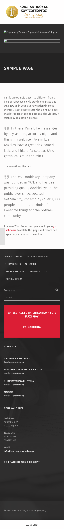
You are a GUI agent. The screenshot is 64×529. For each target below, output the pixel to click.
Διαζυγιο (8, 392)
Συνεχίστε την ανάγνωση (14, 362)
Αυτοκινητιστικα (39, 271)
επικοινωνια (32, 327)
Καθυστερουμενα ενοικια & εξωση (23, 369)
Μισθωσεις (30, 264)
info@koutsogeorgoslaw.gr (19, 451)
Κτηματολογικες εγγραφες (19, 380)
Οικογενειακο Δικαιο (37, 256)
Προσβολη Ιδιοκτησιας (17, 358)
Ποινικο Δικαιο (13, 278)
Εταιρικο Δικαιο (13, 256)
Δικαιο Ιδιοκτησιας (15, 271)
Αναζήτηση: (9, 290)
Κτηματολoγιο (13, 264)
